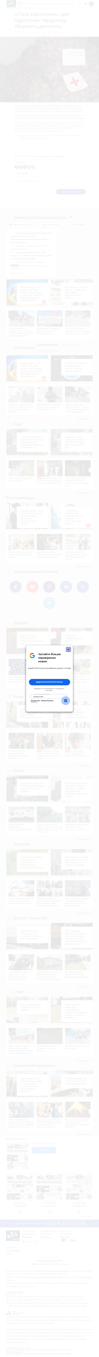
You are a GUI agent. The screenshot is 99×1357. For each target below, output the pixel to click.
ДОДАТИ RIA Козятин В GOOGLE (49, 682)
